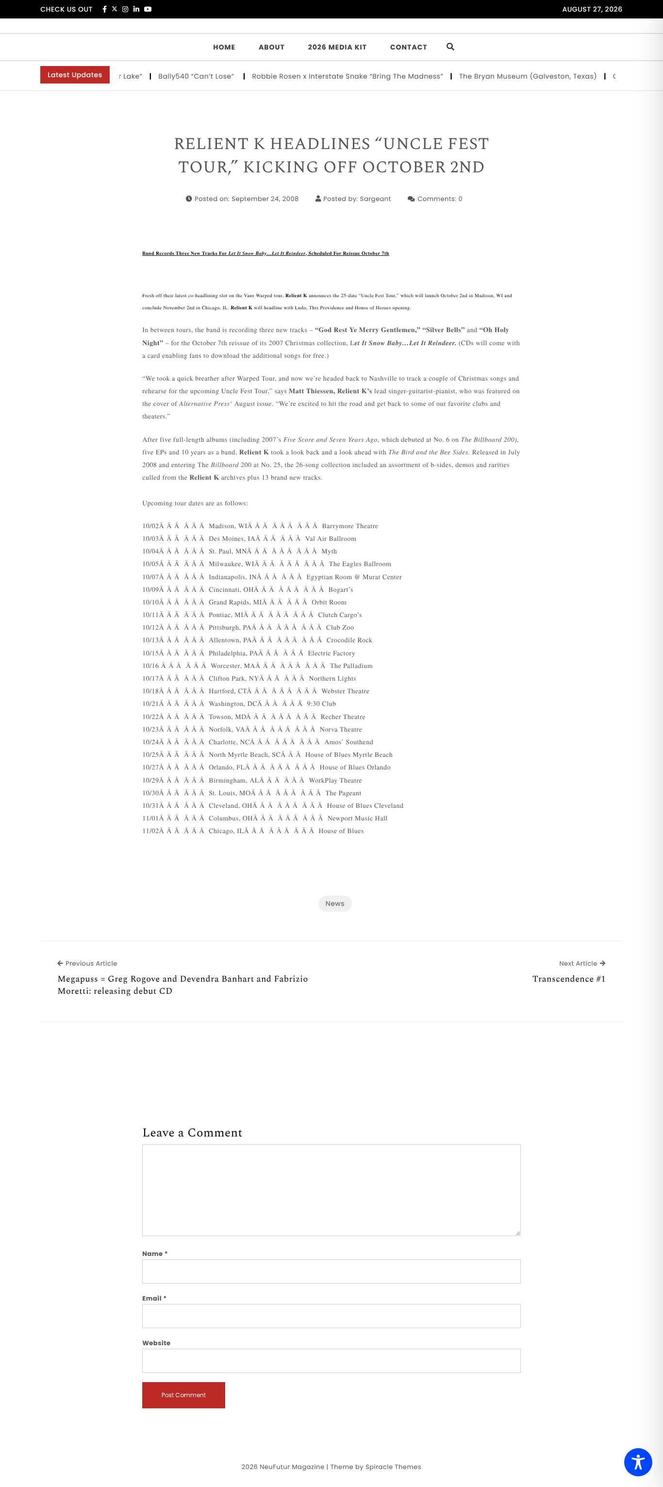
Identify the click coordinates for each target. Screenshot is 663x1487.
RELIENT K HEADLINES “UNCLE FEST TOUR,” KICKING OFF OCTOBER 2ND (331, 156)
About (272, 47)
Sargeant (375, 198)
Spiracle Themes (393, 1466)
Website (156, 1343)
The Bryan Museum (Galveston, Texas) (513, 76)
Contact (409, 47)
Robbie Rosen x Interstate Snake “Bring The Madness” (333, 76)
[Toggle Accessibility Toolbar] (638, 1462)
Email (154, 1298)
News (335, 903)
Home (224, 47)
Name (155, 1253)
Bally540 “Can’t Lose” (182, 76)
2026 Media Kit (337, 47)
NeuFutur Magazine (292, 1466)
